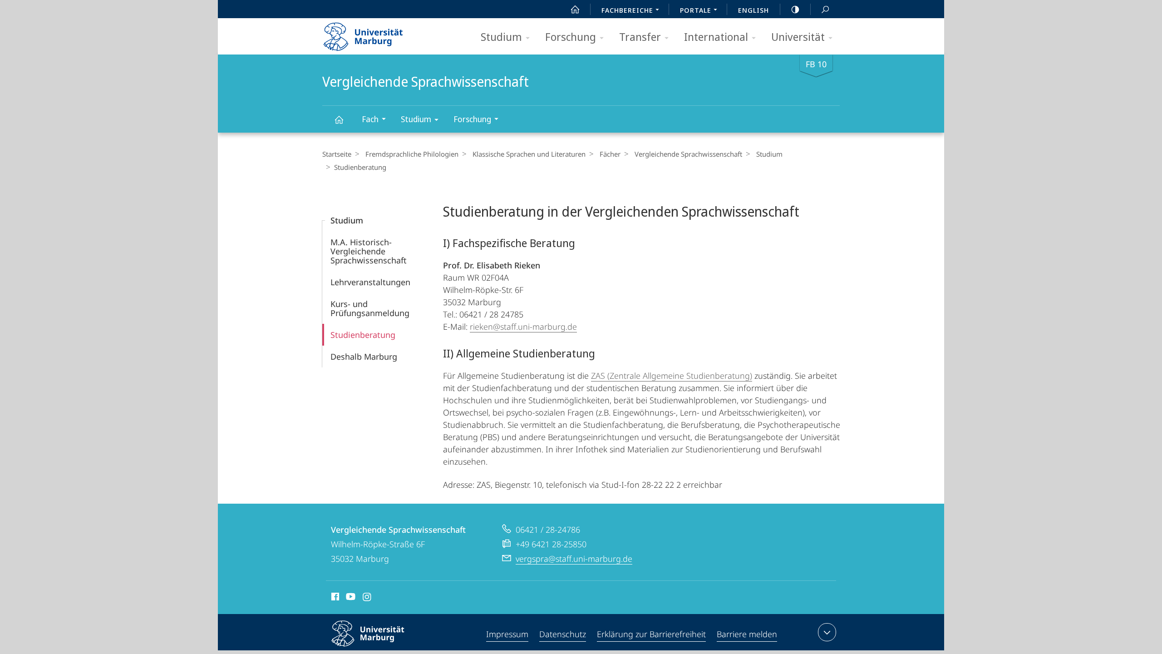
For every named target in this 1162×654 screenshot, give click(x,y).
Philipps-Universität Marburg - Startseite (379, 33)
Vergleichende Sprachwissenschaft (338, 119)
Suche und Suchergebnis (825, 9)
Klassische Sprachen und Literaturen (529, 154)
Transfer (640, 36)
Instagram (367, 598)
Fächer (610, 154)
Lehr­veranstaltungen (370, 282)
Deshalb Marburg (363, 356)
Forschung (570, 36)
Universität (798, 36)
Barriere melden (747, 634)
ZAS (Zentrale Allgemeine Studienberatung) (671, 375)
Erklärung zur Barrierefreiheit (651, 634)
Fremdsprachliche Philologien (411, 154)
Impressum (507, 634)
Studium (501, 36)
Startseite (336, 154)
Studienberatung (362, 334)
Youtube (349, 598)
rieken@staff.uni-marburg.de (523, 326)
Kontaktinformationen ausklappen (827, 632)
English (753, 10)
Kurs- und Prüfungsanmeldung (369, 308)
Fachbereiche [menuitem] (627, 10)
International (716, 36)
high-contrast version (795, 9)
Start (575, 9)
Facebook (334, 598)
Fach (370, 119)
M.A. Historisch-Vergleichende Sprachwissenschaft (368, 251)
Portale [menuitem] (695, 10)
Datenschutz (562, 634)
